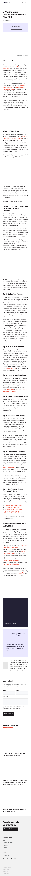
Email (18, 690)
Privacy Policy (6, 869)
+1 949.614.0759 (7, 855)
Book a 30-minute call (10, 829)
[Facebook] (11, 858)
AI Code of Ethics (7, 842)
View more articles (8, 727)
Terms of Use (5, 871)
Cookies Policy (6, 873)
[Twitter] (3, 858)
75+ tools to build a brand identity (13, 513)
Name (5, 690)
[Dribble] (15, 859)
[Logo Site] (6, 2)
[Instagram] (7, 859)
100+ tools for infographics (11, 511)
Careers (5, 840)
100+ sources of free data (11, 507)
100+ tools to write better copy (13, 509)
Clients (5, 847)
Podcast (5, 845)
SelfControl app (11, 368)
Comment (6, 696)
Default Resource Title (16, 29)
